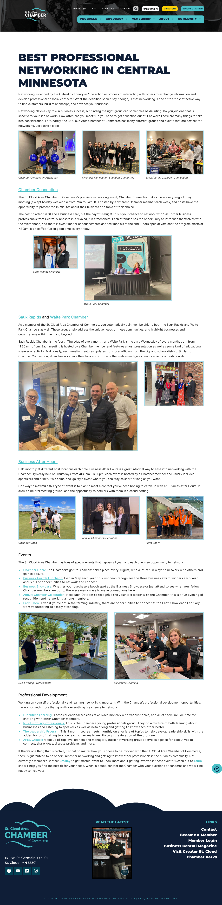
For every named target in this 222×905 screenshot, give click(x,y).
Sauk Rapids (108, 8)
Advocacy (114, 19)
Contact (209, 829)
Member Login (79, 8)
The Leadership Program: (41, 731)
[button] (135, 8)
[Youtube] (18, 871)
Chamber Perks (202, 857)
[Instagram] (36, 871)
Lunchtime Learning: (38, 715)
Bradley (65, 761)
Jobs (94, 8)
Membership (141, 19)
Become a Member (198, 835)
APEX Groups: (33, 739)
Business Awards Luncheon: (43, 578)
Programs (89, 19)
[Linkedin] (27, 871)
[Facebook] (9, 871)
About (164, 19)
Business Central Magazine (190, 846)
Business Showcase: (37, 586)
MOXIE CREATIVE (166, 898)
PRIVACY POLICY (124, 898)
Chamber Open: (34, 570)
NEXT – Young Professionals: (44, 723)
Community (187, 19)
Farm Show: (31, 603)
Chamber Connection (38, 189)
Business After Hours (38, 461)
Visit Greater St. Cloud (195, 851)
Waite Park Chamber (69, 317)
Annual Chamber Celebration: (44, 594)
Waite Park (125, 8)
